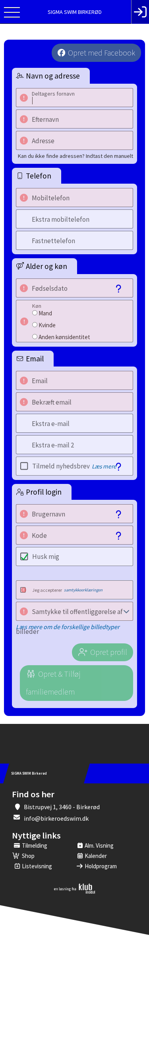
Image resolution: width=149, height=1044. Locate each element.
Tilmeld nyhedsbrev (74, 466)
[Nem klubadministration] (74, 892)
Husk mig (45, 556)
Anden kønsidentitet (64, 337)
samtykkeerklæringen (83, 590)
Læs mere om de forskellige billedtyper (68, 627)
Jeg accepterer (67, 590)
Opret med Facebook (101, 53)
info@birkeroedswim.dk (56, 818)
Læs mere (104, 466)
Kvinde (47, 325)
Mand (45, 313)
